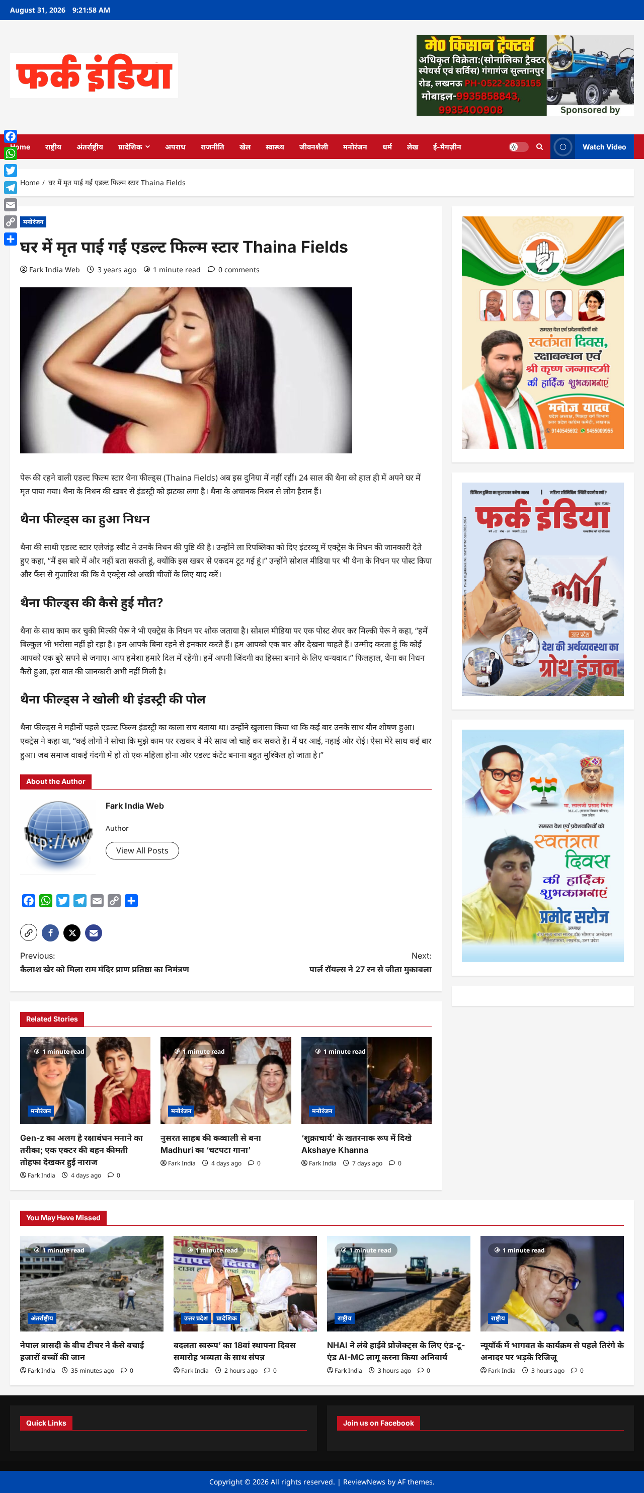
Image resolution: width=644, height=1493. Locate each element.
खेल (245, 146)
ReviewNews (364, 1481)
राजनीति (212, 146)
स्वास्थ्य (275, 146)
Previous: (104, 962)
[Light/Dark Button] (519, 146)
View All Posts (142, 850)
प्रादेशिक (130, 146)
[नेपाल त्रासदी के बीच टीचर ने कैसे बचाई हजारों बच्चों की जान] (92, 1283)
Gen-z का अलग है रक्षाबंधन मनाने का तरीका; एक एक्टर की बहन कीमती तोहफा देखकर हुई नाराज (81, 1150)
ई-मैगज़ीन (447, 146)
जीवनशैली (313, 146)
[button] (28, 932)
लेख (412, 146)
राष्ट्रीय (53, 146)
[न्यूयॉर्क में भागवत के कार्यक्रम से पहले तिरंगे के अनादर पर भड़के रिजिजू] (552, 1283)
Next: (370, 962)
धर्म (387, 146)
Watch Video (604, 146)
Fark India (41, 1175)
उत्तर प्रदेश (196, 1318)
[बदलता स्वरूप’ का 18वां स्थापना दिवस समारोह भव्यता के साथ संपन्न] (245, 1283)
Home (20, 146)
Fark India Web (54, 269)
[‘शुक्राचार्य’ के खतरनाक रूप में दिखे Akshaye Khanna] (366, 1080)
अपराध (175, 146)
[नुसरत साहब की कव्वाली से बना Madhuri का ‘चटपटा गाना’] (225, 1080)
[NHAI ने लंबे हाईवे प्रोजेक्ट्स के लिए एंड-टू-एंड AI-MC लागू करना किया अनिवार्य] (398, 1283)
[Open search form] (539, 146)
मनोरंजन (355, 146)
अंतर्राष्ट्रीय (89, 146)
